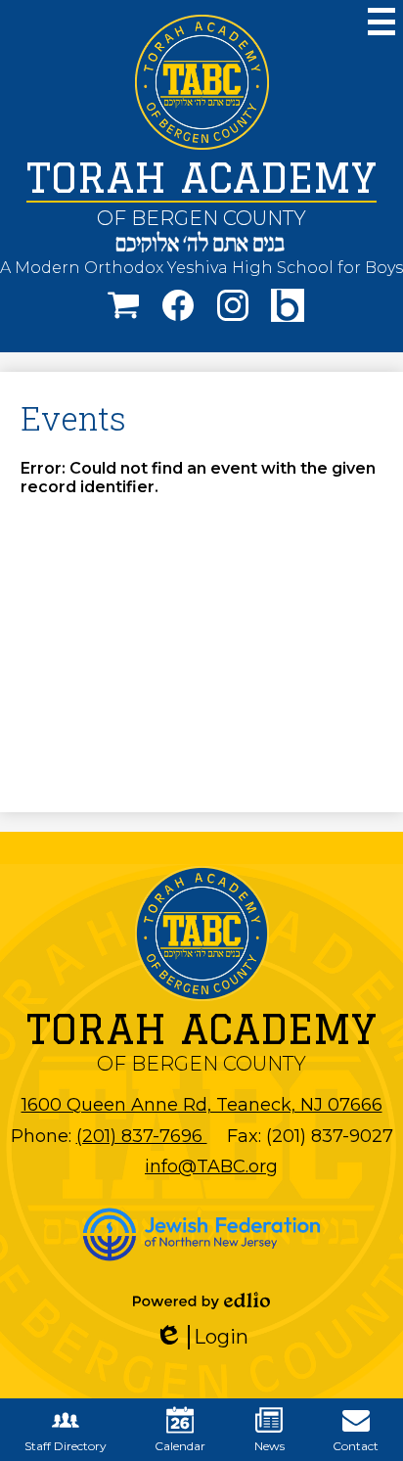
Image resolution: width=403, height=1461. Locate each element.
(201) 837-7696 (141, 1136)
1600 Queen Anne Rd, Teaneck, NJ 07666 (202, 1105)
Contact (356, 1445)
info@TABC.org (211, 1166)
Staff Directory (65, 1445)
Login (208, 1337)
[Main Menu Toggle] (381, 21)
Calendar (180, 1445)
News (269, 1445)
